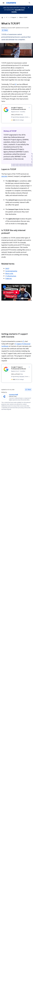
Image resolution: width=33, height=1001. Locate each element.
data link (4, 176)
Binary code (9, 273)
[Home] (2, 17)
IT (6, 17)
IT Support (13, 17)
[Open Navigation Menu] (3, 3)
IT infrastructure (10, 276)
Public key (8, 278)
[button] (4, 30)
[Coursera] (11, 2)
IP (15, 84)
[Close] (28, 7)
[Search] (29, 3)
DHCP (7, 268)
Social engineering (11, 271)
